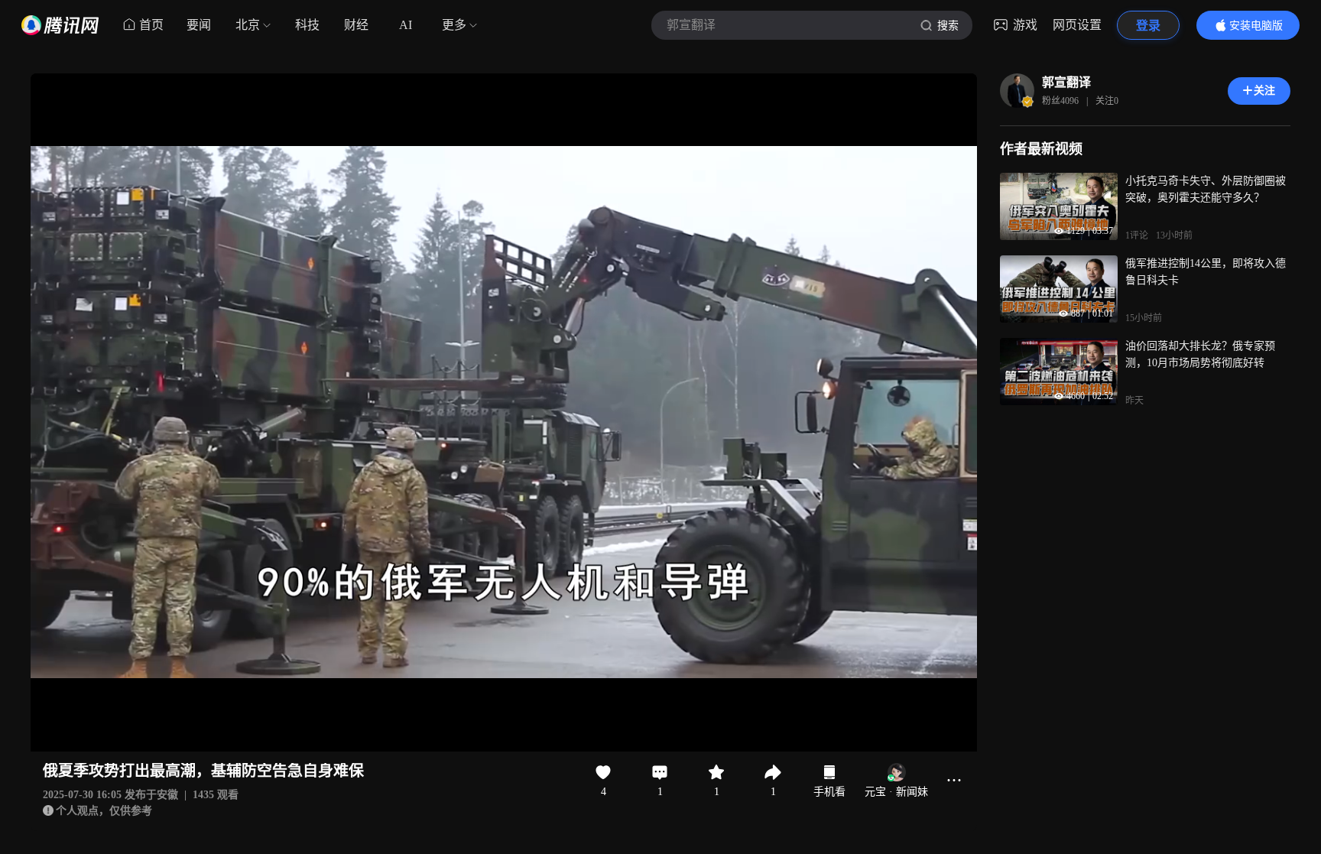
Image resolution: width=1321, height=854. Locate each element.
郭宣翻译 (1066, 82)
